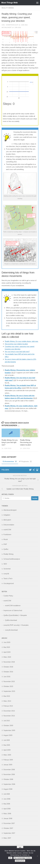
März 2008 (7, 813)
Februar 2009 (8, 760)
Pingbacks (26, 461)
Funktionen (7, 534)
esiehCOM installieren (12, 605)
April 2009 (7, 750)
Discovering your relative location (16, 344)
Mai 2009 (7, 745)
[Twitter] (30, 469)
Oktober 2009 (8, 725)
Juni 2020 (7, 642)
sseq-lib (6, 574)
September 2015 (9, 691)
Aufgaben (7, 515)
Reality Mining (8, 8)
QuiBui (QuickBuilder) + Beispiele (15, 615)
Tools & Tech (8, 578)
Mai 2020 (7, 647)
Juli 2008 (7, 794)
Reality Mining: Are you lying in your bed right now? (10, 442)
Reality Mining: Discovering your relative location (26, 442)
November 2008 (9, 774)
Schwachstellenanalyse (12, 559)
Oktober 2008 (8, 779)
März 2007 (7, 838)
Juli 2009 (7, 740)
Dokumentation (9, 525)
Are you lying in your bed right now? (17, 351)
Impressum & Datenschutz (13, 610)
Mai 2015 (7, 696)
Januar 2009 (8, 765)
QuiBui (6, 549)
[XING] (33, 469)
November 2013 (9, 716)
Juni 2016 (7, 676)
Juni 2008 (7, 799)
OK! (10, 858)
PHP (5, 544)
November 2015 (9, 681)
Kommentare (10, 461)
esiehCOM (7, 529)
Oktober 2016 (8, 672)
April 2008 (7, 809)
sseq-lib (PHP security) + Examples (16, 625)
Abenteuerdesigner (10, 510)
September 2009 (9, 730)
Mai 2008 (7, 804)
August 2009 (8, 735)
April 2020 (7, 652)
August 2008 (8, 789)
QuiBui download (11, 620)
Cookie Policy (8, 596)
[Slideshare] (37, 469)
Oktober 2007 (8, 828)
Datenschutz (20, 861)
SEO (5, 564)
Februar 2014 (8, 706)
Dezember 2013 (9, 711)
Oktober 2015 (8, 686)
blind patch (7, 520)
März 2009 (7, 755)
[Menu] (37, 2)
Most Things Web (9, 2)
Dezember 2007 (9, 823)
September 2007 (9, 833)
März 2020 (7, 657)
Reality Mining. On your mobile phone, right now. (21, 341)
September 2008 (9, 784)
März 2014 (7, 701)
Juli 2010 (7, 720)
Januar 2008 (8, 818)
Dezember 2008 (9, 769)
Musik (6, 539)
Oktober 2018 (8, 667)
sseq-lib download (11, 630)
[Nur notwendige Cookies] (37, 856)
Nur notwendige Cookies (22, 858)
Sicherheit (7, 569)
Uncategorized (9, 583)
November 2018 (9, 662)
